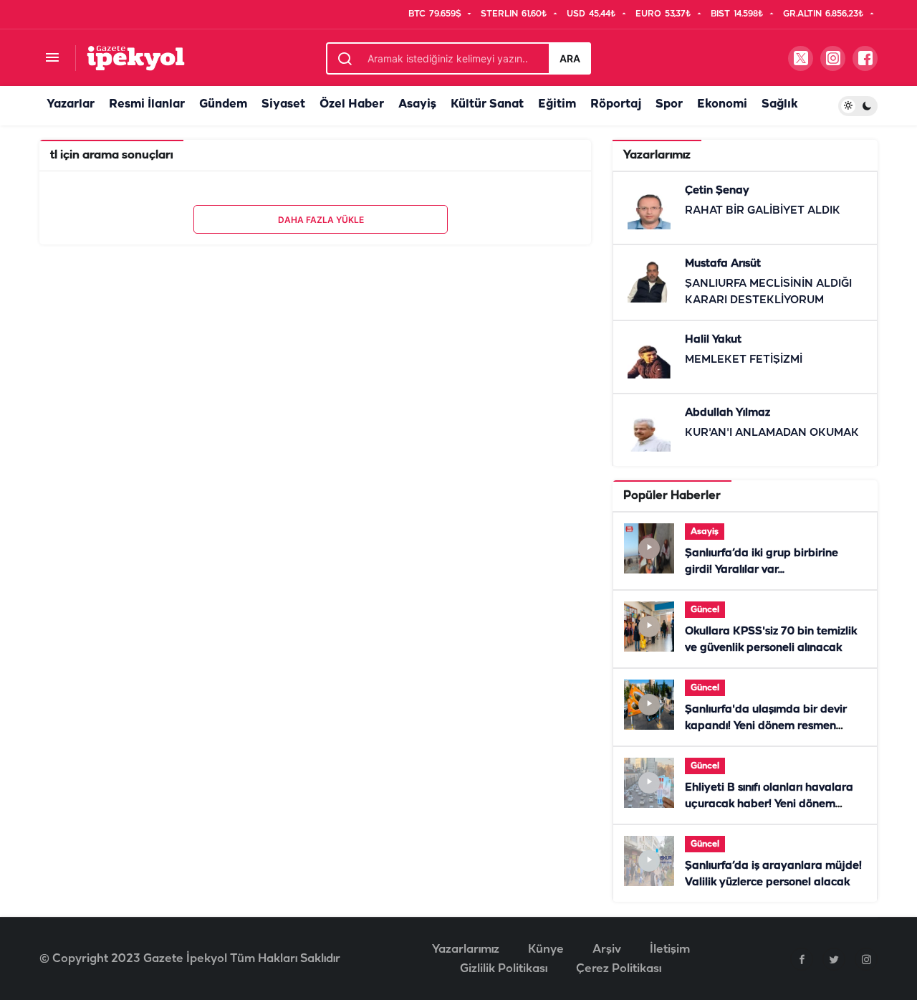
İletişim (670, 949)
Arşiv (606, 949)
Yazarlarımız (465, 949)
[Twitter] (833, 959)
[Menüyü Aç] (51, 58)
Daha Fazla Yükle (321, 219)
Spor (669, 104)
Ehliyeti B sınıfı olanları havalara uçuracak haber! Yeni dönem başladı (769, 804)
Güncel (705, 609)
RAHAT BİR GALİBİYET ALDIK (762, 210)
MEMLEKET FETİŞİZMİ (743, 360)
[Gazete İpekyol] (136, 58)
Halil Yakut (713, 340)
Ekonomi (722, 104)
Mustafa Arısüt (723, 264)
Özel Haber (352, 104)
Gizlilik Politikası (503, 969)
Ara (570, 58)
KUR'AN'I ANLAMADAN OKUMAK (772, 433)
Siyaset (283, 104)
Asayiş (417, 104)
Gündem (223, 104)
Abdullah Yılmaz (727, 413)
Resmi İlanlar (147, 104)
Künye (546, 949)
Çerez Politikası (618, 969)
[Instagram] (866, 959)
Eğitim (557, 104)
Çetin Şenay (717, 190)
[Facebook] (801, 959)
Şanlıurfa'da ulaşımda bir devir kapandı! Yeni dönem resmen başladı (766, 726)
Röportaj (615, 104)
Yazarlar (71, 104)
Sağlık (779, 104)
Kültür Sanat (487, 104)
